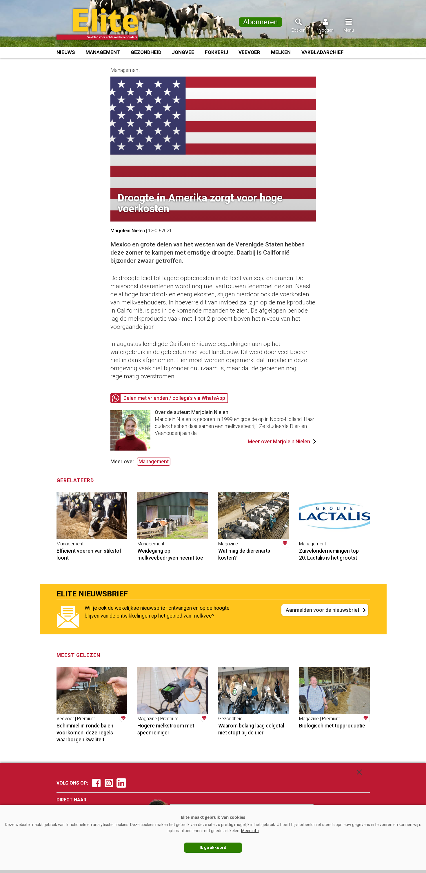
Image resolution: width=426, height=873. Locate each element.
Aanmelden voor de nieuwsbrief (323, 610)
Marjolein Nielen (127, 230)
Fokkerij (216, 52)
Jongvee (183, 52)
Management (102, 52)
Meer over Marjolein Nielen (279, 441)
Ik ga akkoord (213, 847)
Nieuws (66, 52)
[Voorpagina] (105, 24)
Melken (281, 52)
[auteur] (130, 449)
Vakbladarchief (322, 52)
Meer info (250, 830)
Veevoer (249, 52)
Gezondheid (146, 52)
